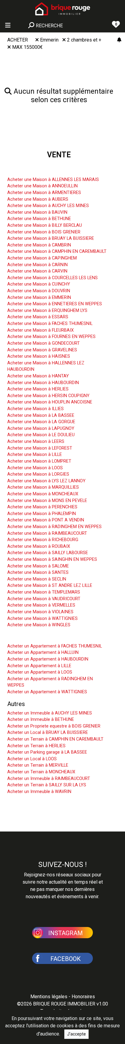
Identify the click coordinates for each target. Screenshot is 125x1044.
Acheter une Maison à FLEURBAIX (40, 330)
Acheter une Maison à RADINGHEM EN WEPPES (54, 526)
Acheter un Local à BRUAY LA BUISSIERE (47, 732)
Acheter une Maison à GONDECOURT (43, 343)
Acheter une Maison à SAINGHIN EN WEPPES (52, 559)
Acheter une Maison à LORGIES (38, 474)
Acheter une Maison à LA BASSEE (40, 415)
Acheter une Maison (34, 170)
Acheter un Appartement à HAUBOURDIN (47, 659)
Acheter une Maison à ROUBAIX (38, 546)
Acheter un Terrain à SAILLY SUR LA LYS (46, 785)
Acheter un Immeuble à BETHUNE (40, 719)
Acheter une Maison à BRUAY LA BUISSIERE (50, 238)
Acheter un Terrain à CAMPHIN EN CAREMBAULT (55, 739)
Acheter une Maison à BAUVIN (37, 212)
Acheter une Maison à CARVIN (37, 271)
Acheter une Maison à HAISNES (38, 356)
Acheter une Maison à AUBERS (37, 199)
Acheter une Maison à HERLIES (38, 389)
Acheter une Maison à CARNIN (37, 264)
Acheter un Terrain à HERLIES (36, 745)
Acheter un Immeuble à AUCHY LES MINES (49, 713)
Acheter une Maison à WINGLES (38, 624)
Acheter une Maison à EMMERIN (39, 297)
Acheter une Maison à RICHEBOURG (42, 539)
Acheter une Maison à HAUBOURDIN (43, 382)
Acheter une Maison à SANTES (38, 572)
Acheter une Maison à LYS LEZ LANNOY (46, 481)
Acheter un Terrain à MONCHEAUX (41, 772)
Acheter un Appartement (40, 637)
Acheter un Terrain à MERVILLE (37, 765)
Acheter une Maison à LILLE (34, 454)
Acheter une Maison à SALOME (38, 566)
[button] (62, 932)
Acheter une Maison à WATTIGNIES (42, 618)
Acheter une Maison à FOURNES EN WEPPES (51, 336)
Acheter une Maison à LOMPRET (39, 461)
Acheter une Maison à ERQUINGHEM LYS (47, 310)
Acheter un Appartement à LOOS (39, 672)
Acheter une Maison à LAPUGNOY (40, 428)
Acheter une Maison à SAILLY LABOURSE (47, 552)
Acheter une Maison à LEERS (35, 441)
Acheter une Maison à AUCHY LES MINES (48, 205)
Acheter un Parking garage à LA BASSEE (47, 752)
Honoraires (83, 996)
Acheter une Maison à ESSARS (37, 317)
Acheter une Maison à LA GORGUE (41, 421)
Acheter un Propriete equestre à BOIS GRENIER (53, 726)
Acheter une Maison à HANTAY (38, 376)
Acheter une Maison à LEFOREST (39, 448)
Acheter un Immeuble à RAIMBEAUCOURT (48, 778)
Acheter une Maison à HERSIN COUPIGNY (48, 395)
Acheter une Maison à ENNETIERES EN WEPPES (54, 303)
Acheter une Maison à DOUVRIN (38, 290)
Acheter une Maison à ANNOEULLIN (42, 186)
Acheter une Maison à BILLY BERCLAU (44, 225)
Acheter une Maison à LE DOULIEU (41, 434)
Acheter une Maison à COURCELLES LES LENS (52, 277)
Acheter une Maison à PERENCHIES (42, 507)
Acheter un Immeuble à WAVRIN (39, 791)
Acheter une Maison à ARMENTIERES (44, 192)
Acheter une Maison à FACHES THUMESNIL (50, 323)
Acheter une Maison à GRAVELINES (42, 350)
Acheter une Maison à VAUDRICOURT (43, 598)
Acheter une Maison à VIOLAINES (40, 611)
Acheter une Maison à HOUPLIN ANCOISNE (49, 402)
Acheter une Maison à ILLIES (35, 408)
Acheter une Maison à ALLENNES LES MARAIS (53, 179)
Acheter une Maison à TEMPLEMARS (43, 592)
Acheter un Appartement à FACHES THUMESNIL (54, 646)
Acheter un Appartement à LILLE (39, 665)
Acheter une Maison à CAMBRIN (39, 245)
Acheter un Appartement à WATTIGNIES (47, 691)
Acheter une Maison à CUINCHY (38, 284)
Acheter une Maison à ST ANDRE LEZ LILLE (49, 585)
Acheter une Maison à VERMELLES (41, 605)
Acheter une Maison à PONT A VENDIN (45, 520)
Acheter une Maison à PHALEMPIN (41, 513)
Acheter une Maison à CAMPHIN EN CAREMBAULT (56, 251)
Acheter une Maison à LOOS (35, 467)
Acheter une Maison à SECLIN (36, 579)
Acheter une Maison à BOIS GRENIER (43, 232)
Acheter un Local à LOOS (32, 758)
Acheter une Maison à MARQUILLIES (43, 487)
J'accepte (76, 1034)
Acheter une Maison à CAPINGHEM (42, 258)
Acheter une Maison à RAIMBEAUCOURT (47, 533)
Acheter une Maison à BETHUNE (39, 218)
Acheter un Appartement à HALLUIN (43, 652)
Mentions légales (48, 996)
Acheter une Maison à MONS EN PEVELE (47, 500)
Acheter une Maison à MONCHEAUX (42, 494)
